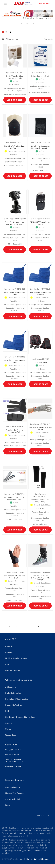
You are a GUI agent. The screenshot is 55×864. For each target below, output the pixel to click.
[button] (5, 3)
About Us (9, 646)
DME (7, 711)
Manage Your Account (14, 793)
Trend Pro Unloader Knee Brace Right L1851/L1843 (14, 223)
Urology (8, 729)
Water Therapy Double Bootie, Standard (40, 293)
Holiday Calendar (13, 670)
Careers (8, 652)
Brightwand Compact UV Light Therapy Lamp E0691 (15, 498)
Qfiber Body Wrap (40, 362)
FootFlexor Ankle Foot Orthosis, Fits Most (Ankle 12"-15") (40, 578)
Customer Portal (12, 799)
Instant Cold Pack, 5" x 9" (40, 76)
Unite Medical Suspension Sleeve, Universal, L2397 (40, 147)
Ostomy (8, 723)
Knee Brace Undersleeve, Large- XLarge (40, 501)
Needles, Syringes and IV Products (20, 717)
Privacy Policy (33, 859)
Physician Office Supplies (16, 699)
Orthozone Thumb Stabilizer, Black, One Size (14, 577)
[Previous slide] (22, 24)
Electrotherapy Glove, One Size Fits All (40, 428)
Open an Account (13, 787)
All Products (10, 687)
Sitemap (44, 859)
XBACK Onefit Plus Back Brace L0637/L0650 (14, 147)
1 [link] (9, 626)
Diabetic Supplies (13, 693)
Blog (7, 664)
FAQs (7, 805)
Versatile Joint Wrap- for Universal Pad (14, 431)
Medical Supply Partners (16, 658)
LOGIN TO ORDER (14, 100)
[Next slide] (33, 24)
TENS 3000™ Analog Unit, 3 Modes (40, 223)
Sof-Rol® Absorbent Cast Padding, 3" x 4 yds (14, 77)
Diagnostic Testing (13, 705)
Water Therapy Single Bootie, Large (14, 293)
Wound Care (10, 735)
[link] (27, 19)
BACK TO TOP (43, 815)
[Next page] (45, 626)
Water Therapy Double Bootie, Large (14, 361)
